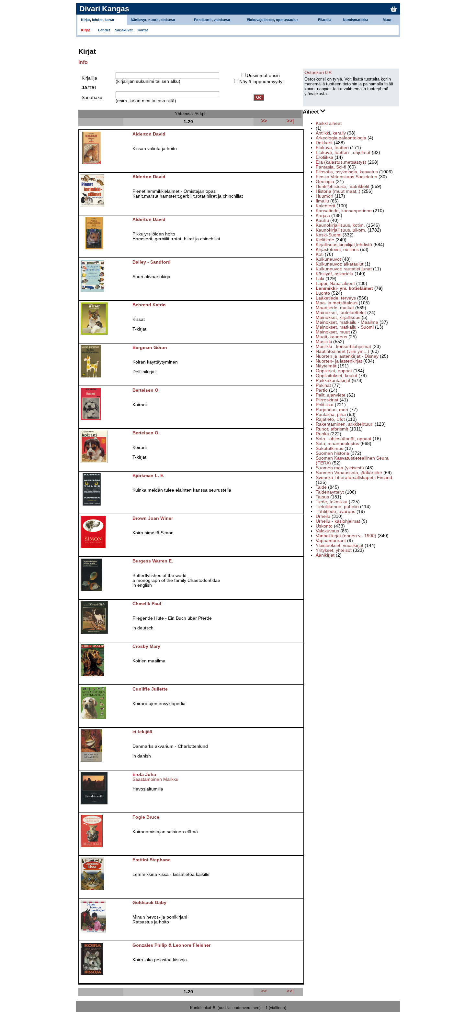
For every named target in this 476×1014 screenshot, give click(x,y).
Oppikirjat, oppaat (334, 370)
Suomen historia (332, 453)
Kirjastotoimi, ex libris (337, 249)
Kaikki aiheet (329, 123)
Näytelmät (326, 366)
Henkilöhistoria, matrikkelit (342, 186)
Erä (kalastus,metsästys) (341, 162)
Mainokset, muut (333, 332)
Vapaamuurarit (331, 540)
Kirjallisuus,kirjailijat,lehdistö (344, 244)
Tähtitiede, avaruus (335, 511)
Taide (321, 487)
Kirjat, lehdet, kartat (97, 20)
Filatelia (324, 20)
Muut (387, 20)
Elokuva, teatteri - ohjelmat (343, 152)
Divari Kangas (104, 9)
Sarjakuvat (124, 30)
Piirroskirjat (327, 400)
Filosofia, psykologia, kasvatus (347, 171)
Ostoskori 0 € (318, 72)
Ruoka (322, 433)
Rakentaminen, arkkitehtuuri (344, 424)
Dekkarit (324, 142)
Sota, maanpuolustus (337, 443)
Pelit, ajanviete (331, 395)
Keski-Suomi (328, 235)
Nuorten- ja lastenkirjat (339, 361)
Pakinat (323, 385)
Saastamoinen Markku (155, 779)
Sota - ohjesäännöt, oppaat (343, 438)
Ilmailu (322, 201)
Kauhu (322, 220)
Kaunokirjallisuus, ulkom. (341, 230)
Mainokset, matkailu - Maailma (347, 322)
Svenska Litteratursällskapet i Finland (354, 477)
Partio (322, 390)
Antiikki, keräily (331, 133)
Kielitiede (325, 239)
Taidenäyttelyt (330, 492)
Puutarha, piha (331, 414)
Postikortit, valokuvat (212, 20)
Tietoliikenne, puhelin (337, 506)
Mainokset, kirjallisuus (338, 317)
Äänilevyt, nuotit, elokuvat (152, 20)
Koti (319, 254)
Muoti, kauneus (331, 336)
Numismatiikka (355, 20)
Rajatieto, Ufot (330, 419)
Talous (322, 497)
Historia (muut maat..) (338, 191)
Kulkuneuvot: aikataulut (339, 264)
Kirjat (85, 30)
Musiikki (324, 341)
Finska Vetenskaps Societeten (346, 176)
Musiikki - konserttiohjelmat (343, 346)
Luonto (323, 293)
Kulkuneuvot (328, 259)
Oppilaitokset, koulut (336, 375)
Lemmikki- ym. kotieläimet (344, 288)
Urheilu (323, 516)
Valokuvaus (327, 531)
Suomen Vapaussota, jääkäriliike (349, 472)
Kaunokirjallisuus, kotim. (340, 225)
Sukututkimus (329, 448)
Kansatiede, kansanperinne (344, 210)
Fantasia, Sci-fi (331, 167)
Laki (320, 278)
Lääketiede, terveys (336, 298)
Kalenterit (325, 205)
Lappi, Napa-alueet (335, 283)
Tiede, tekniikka (331, 501)
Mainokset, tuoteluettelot (341, 312)
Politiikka (325, 404)
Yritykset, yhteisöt (334, 550)
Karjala (323, 215)
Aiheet (311, 111)
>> (264, 991)
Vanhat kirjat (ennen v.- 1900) (346, 535)
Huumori (324, 196)
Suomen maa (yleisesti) (340, 467)
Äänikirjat (325, 555)
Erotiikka (324, 157)
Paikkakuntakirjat (333, 380)
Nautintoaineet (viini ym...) (342, 351)
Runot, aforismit (332, 429)
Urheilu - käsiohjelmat (338, 521)
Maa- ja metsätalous (336, 302)
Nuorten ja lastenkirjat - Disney (347, 356)
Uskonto (324, 526)
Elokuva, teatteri (332, 147)
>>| (290, 991)
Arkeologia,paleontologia (341, 138)
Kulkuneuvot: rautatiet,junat (344, 269)
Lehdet (104, 30)
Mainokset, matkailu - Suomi (345, 327)
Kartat (143, 30)
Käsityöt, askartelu (334, 273)
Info (83, 62)
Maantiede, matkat (335, 307)
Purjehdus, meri (332, 409)
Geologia (325, 181)
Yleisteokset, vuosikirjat (339, 545)
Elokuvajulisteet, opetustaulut (272, 20)
